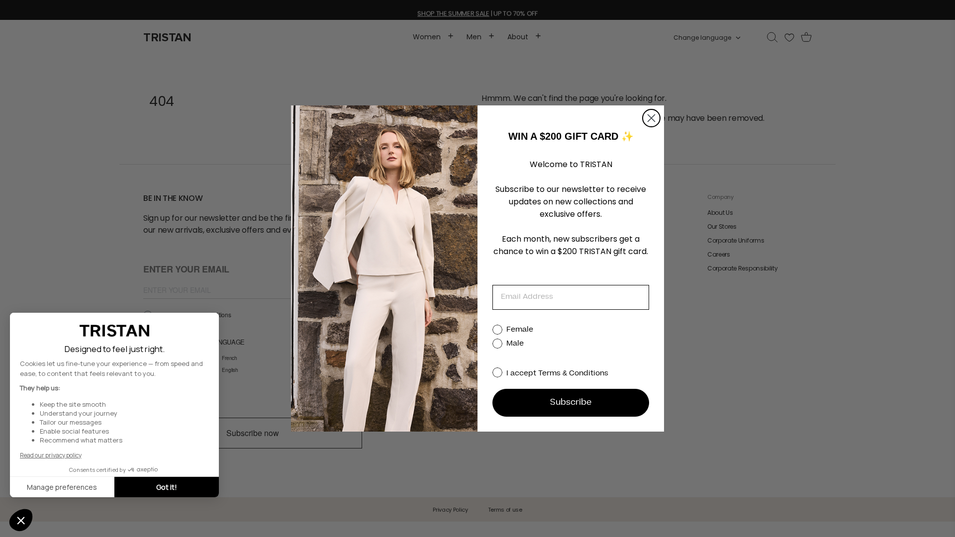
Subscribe (570, 403)
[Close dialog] (651, 118)
